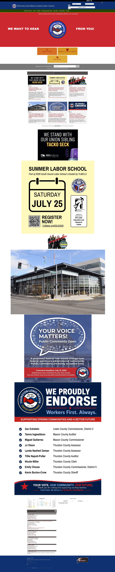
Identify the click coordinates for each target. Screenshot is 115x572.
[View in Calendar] (27, 513)
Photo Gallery (62, 11)
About (34, 11)
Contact (67, 11)
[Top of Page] (77, 563)
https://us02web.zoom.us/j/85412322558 (35, 527)
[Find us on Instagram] (90, 0)
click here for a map (32, 518)
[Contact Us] (87, 0)
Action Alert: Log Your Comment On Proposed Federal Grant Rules (56, 115)
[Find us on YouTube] (91, 0)
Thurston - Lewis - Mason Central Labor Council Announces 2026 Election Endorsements (77, 116)
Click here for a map (32, 525)
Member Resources (28, 11)
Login (69, 5)
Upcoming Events (32, 511)
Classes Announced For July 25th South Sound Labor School (56, 89)
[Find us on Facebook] (88, 0)
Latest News (57, 73)
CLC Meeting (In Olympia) (32, 537)
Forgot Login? (73, 8)
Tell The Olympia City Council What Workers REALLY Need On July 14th (36, 116)
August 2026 (41, 498)
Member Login (99, 2)
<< (28, 498)
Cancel (69, 8)
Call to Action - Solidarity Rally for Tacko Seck (35, 89)
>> (55, 498)
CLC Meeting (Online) (31, 551)
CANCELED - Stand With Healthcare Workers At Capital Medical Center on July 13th (77, 89)
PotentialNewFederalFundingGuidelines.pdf (57, 121)
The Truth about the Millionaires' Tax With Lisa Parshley (39, 521)
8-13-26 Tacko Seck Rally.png (35, 99)
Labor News (55, 11)
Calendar (38, 11)
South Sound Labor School (47, 11)
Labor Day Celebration (32, 531)
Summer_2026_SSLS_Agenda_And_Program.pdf (57, 97)
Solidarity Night (30, 514)
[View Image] (28, 85)
